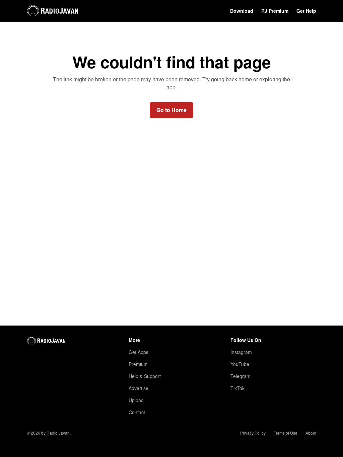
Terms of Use (285, 433)
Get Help (306, 10)
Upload (136, 400)
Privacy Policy (253, 433)
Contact (137, 412)
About (310, 433)
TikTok (237, 388)
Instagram (241, 352)
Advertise (138, 388)
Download (241, 10)
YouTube (239, 364)
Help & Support (145, 376)
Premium (138, 364)
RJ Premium (274, 10)
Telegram (240, 376)
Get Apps (138, 352)
